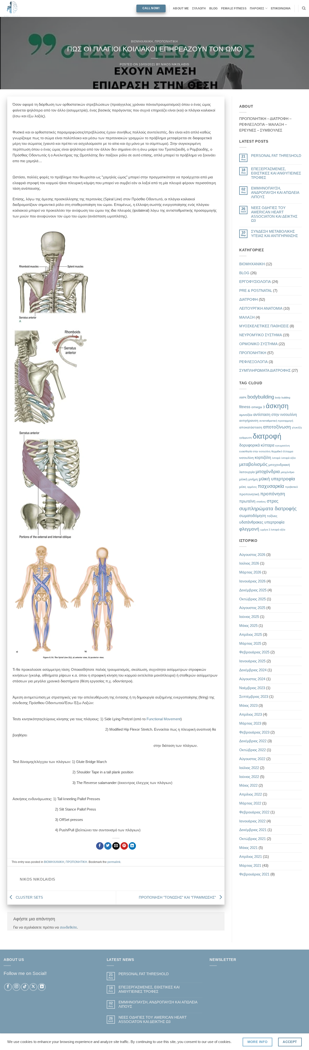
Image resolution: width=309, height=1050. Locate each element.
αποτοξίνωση (277, 426)
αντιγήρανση (248, 420)
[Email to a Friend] (116, 846)
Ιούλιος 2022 (249, 768)
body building (282, 397)
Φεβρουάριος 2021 (254, 874)
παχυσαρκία (271, 486)
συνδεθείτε (68, 927)
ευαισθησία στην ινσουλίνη (254, 451)
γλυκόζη (297, 427)
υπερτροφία (274, 522)
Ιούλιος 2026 (249, 563)
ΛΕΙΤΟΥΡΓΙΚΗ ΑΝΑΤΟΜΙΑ (260, 308)
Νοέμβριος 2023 (252, 688)
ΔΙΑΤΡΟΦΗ (248, 299)
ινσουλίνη (246, 458)
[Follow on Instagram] (16, 987)
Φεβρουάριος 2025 (254, 652)
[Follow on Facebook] (8, 987)
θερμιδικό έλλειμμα (282, 451)
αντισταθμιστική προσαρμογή (276, 420)
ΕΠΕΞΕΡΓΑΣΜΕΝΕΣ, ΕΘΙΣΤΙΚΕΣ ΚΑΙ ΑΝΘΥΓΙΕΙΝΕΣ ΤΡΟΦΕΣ (276, 173)
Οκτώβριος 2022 (252, 750)
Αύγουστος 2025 (252, 608)
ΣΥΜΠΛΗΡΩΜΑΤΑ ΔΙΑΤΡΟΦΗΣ (265, 370)
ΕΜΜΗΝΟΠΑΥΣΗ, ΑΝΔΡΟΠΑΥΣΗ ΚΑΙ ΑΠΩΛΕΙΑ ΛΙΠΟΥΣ (275, 192)
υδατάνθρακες (251, 522)
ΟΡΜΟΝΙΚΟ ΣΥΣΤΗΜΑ (258, 344)
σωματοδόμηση (252, 515)
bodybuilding (260, 396)
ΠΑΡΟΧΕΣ (257, 8)
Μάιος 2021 (248, 848)
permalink (113, 862)
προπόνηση (272, 493)
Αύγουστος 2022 (252, 759)
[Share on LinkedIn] (132, 846)
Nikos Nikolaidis (175, 64)
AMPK (242, 397)
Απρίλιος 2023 (250, 714)
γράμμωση (245, 437)
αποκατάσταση (250, 427)
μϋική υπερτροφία (277, 478)
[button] (116, 276)
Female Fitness (233, 8)
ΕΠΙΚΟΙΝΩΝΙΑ (281, 8)
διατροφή (267, 436)
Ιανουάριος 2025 (252, 661)
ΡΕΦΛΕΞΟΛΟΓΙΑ (253, 362)
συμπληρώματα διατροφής (268, 508)
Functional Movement (164, 719)
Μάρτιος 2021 (250, 866)
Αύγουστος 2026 (252, 555)
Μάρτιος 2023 (250, 723)
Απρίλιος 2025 (250, 635)
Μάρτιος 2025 (250, 643)
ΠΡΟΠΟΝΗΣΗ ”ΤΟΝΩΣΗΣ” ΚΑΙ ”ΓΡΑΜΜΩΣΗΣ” (178, 897)
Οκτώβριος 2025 (252, 599)
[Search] (303, 8)
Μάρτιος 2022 (250, 803)
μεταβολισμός (253, 464)
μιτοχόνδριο (287, 472)
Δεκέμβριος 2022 (253, 741)
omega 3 (258, 407)
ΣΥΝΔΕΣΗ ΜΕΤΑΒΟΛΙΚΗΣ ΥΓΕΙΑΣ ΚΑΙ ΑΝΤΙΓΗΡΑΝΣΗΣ (274, 234)
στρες (272, 501)
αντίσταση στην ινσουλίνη (275, 414)
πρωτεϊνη (247, 501)
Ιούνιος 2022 (249, 777)
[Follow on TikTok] (25, 987)
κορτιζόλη (263, 457)
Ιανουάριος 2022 (252, 821)
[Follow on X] (33, 987)
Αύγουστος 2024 (252, 679)
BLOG (213, 8)
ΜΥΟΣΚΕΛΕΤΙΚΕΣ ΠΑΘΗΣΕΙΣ (264, 326)
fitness (244, 407)
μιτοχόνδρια (268, 471)
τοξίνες (272, 516)
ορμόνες (252, 486)
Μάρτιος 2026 (250, 572)
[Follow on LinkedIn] (42, 987)
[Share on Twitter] (108, 846)
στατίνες (261, 501)
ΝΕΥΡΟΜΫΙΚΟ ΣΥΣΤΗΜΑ (260, 335)
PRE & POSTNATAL (255, 291)
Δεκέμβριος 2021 (253, 830)
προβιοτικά (291, 486)
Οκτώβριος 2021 (252, 839)
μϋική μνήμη (248, 479)
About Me (181, 8)
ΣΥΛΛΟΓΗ (199, 8)
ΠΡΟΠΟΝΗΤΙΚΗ (166, 41)
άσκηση (277, 406)
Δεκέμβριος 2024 (253, 670)
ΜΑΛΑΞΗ (247, 317)
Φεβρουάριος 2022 (254, 812)
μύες (242, 487)
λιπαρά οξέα (288, 457)
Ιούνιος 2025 (249, 617)
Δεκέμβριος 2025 (253, 590)
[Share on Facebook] (100, 846)
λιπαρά (276, 457)
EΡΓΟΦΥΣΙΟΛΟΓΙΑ (255, 282)
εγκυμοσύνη (282, 445)
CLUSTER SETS (29, 897)
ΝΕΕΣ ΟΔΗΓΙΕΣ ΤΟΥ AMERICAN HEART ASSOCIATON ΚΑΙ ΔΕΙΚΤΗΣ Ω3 (274, 214)
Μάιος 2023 (248, 705)
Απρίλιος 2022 (250, 794)
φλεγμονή (249, 529)
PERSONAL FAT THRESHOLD (276, 156)
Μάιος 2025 (248, 626)
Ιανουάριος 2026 (252, 581)
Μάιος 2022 (248, 785)
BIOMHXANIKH (142, 41)
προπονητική (249, 494)
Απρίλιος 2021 (250, 857)
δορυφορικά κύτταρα (256, 445)
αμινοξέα (245, 415)
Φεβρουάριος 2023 (254, 732)
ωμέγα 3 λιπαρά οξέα (272, 529)
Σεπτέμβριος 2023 (253, 697)
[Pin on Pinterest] (124, 846)
